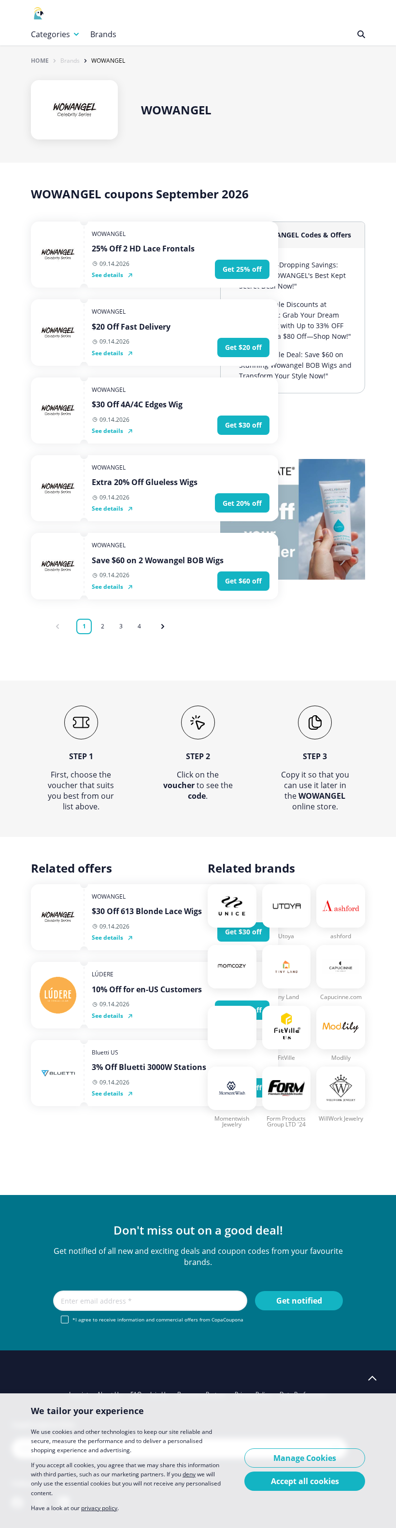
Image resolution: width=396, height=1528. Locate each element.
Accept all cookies (305, 1481)
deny (189, 1474)
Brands (103, 34)
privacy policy (99, 1508)
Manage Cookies (304, 1458)
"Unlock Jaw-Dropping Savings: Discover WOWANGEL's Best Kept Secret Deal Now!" (292, 275)
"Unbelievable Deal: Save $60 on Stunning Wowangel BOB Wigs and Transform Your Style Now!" (295, 365)
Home (40, 61)
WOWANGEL (108, 61)
